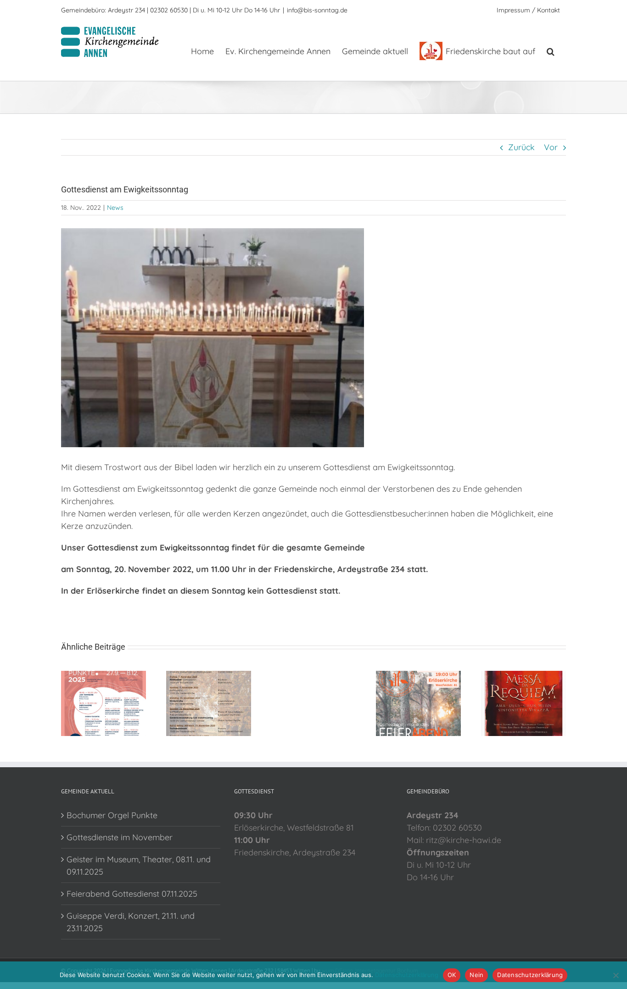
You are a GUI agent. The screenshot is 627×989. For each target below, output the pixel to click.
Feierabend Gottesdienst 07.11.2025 (132, 893)
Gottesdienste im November (120, 837)
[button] (550, 50)
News (115, 207)
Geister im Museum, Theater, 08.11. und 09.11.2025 (139, 865)
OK (452, 974)
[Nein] (615, 975)
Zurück (521, 147)
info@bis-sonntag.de (317, 10)
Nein (476, 974)
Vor (551, 147)
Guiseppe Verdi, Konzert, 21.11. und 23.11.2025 (131, 921)
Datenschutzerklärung (406, 974)
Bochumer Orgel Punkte (112, 815)
